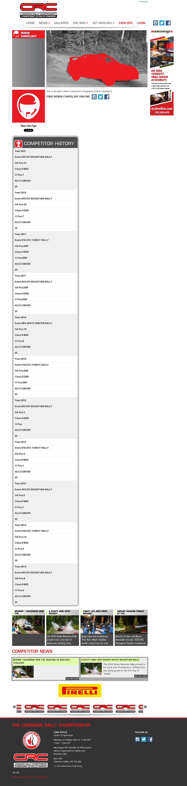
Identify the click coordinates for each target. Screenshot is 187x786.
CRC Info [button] (80, 23)
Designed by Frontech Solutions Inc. (31, 776)
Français (143, 1)
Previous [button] (14, 707)
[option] (28, 708)
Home (30, 23)
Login (141, 23)
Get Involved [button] (102, 23)
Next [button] (145, 707)
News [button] (43, 23)
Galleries (61, 23)
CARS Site (126, 23)
